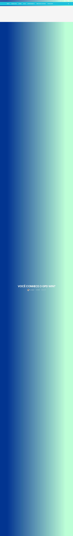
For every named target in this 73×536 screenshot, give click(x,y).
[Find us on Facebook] (61, 1)
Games (19, 3)
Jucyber (32, 289)
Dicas (24, 3)
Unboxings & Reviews (41, 3)
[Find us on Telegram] (64, 1)
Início (8, 3)
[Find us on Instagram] (58, 1)
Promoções (50, 3)
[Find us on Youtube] (60, 1)
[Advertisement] (36, 14)
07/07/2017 (38, 289)
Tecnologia (14, 3)
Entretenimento (31, 3)
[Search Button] (68, 3)
